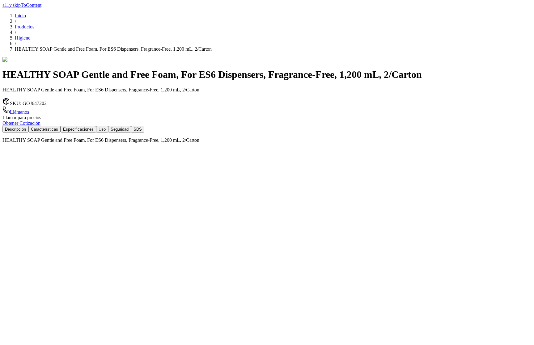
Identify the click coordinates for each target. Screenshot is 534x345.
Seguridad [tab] (120, 129)
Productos (24, 26)
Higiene (22, 37)
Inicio (20, 15)
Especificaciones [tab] (78, 129)
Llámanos (19, 112)
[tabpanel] (267, 140)
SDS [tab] (138, 129)
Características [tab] (44, 129)
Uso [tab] (102, 129)
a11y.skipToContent (21, 5)
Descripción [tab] (15, 129)
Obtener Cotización (21, 123)
